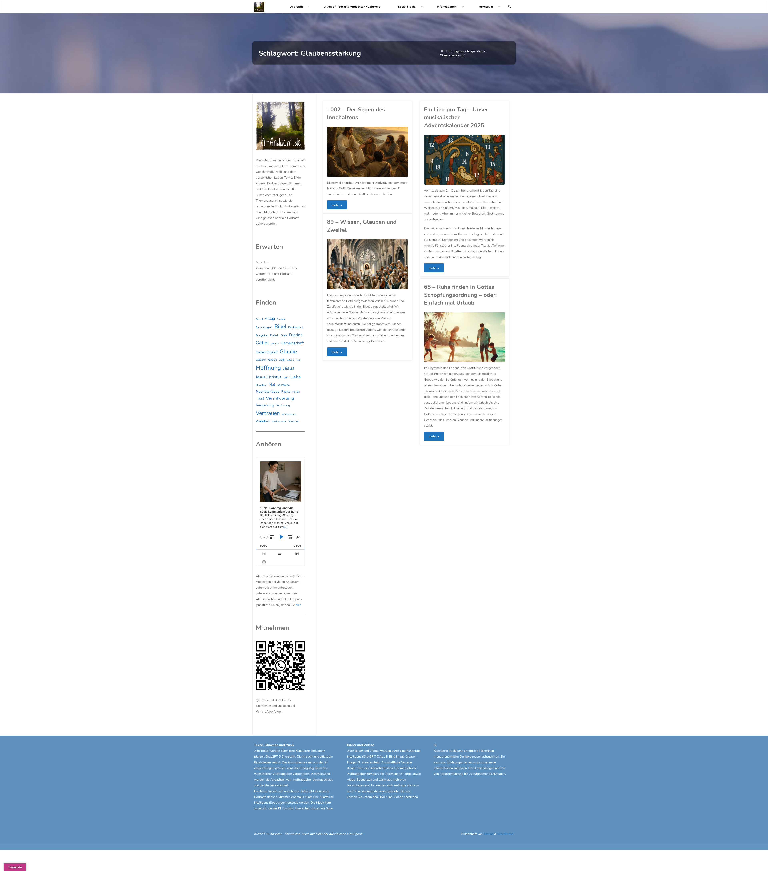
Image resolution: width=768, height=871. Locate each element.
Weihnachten (279, 421)
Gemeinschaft (292, 343)
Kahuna (488, 834)
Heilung (290, 359)
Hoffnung (268, 368)
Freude (283, 335)
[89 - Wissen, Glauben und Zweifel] (387, 264)
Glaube (328, 271)
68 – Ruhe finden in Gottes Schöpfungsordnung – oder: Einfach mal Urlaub (460, 295)
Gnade (272, 360)
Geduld (275, 343)
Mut (271, 384)
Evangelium (262, 335)
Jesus (289, 368)
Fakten (330, 262)
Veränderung (289, 414)
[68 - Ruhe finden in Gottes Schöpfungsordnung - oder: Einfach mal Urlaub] (485, 337)
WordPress (505, 834)
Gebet (262, 343)
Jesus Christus (269, 377)
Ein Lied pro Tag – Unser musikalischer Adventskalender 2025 (456, 117)
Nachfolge (283, 385)
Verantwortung (280, 398)
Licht (285, 377)
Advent (259, 319)
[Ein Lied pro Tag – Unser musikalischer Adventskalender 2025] (485, 160)
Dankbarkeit (295, 327)
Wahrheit (263, 421)
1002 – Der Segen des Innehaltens (356, 113)
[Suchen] (509, 6)
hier (298, 605)
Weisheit (293, 421)
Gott (281, 360)
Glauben (261, 360)
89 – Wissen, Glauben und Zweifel (362, 226)
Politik (296, 392)
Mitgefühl (261, 385)
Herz (298, 359)
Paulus (286, 391)
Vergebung (265, 405)
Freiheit (274, 335)
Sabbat (425, 354)
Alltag (270, 318)
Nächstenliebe (267, 391)
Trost (260, 398)
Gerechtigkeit (267, 352)
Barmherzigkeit (264, 327)
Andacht (281, 319)
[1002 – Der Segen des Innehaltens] (387, 152)
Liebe (295, 377)
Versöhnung (283, 405)
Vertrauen (268, 413)
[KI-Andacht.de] (259, 6)
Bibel (280, 326)
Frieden (296, 335)
